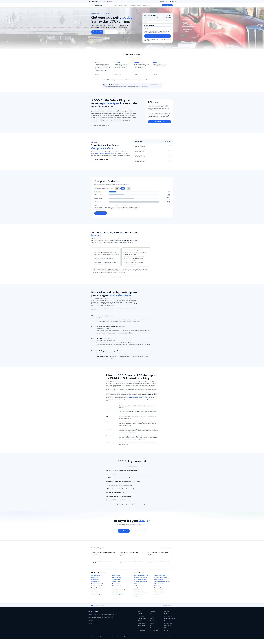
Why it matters (118, 5)
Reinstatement (141, 630)
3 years (117, 188)
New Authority (141, 616)
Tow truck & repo (95, 587)
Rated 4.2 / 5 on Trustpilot (133, 57)
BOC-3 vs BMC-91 (158, 589)
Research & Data (168, 620)
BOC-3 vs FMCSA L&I (159, 592)
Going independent (116, 585)
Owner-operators (116, 575)
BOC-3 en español (158, 579)
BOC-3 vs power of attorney (140, 592)
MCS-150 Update (142, 620)
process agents (106, 239)
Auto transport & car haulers (98, 585)
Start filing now (124, 531)
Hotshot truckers (95, 581)
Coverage (138, 5)
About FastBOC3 (158, 594)
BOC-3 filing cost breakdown (140, 581)
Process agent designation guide (162, 581)
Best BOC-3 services (138, 594)
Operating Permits (142, 625)
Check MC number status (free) (141, 575)
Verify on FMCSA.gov (161, 117)
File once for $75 (100, 213)
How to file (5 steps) (116, 592)
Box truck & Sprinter (116, 581)
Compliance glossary (138, 585)
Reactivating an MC (95, 592)
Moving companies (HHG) (97, 583)
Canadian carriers (116, 583)
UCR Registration (142, 618)
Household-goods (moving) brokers (120, 589)
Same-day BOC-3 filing (159, 575)
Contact (152, 618)
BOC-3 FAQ (156, 585)
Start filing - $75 (167, 5)
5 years (122, 188)
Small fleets (114, 587)
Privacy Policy (167, 625)
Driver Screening (141, 627)
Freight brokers (94, 577)
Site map (136, 596)
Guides (144, 5)
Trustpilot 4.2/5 (128, 36)
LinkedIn (135, 636)
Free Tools (166, 613)
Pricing (125, 5)
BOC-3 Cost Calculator (169, 618)
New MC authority (95, 575)
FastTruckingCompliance (125, 636)
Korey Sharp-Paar (132, 466)
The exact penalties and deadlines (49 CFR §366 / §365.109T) (107, 277)
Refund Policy (167, 627)
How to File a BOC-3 (155, 630)
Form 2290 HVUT (142, 623)
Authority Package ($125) (118, 594)
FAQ (148, 5)
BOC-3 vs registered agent (160, 587)
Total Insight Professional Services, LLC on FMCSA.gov (138, 397)
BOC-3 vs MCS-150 (138, 589)
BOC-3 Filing (141, 613)
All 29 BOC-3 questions (111, 504)
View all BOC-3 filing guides (166, 548)
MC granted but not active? (160, 577)
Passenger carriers (116, 579)
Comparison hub (137, 587)
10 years (128, 188)
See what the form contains (129, 432)
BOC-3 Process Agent (155, 627)
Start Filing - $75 (154, 620)
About (151, 616)
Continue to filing (157, 36)
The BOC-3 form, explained (140, 579)
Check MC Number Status (170, 616)
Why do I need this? (111, 32)
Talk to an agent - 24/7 (138, 531)
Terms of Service (168, 623)
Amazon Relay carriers (96, 589)
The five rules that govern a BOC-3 (101, 125)
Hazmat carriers (95, 579)
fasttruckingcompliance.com (102, 153)
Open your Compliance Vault (100, 159)
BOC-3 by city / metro (159, 583)
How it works (132, 5)
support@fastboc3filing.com (94, 1)
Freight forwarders (116, 577)
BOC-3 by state (137, 583)
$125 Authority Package (142, 405)
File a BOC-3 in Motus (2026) (140, 577)
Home (151, 613)
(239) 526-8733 (172, 1)
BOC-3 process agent (96, 594)
